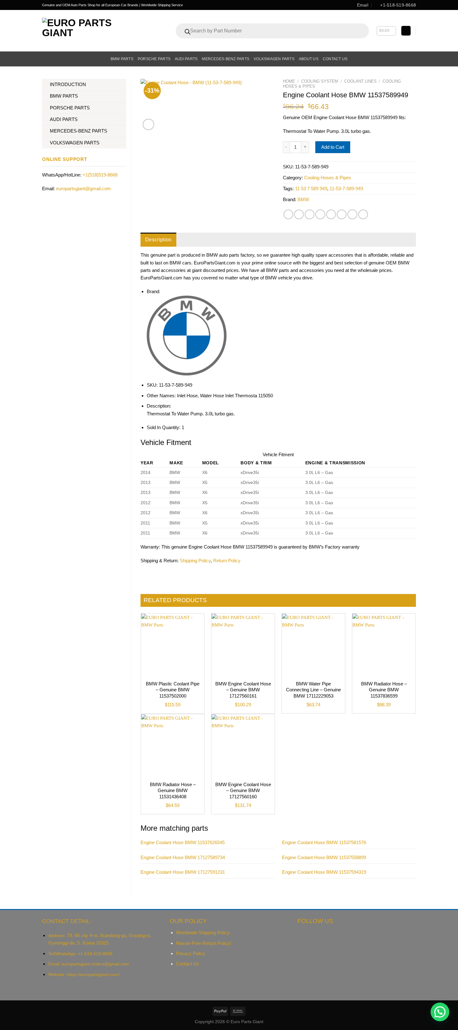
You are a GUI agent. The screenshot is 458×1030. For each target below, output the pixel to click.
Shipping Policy (195, 560)
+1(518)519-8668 (100, 174)
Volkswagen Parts (274, 59)
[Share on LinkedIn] (341, 214)
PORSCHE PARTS (70, 107)
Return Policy (227, 560)
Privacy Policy (190, 953)
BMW (303, 199)
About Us (308, 59)
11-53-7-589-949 (346, 188)
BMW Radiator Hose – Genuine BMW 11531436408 (173, 790)
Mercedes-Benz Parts (225, 59)
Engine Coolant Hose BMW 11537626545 (183, 842)
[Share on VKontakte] (331, 214)
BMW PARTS (64, 96)
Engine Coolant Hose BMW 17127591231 (183, 872)
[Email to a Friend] (309, 214)
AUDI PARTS (64, 119)
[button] (440, 1012)
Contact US (335, 59)
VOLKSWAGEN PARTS (74, 142)
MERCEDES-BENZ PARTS (78, 130)
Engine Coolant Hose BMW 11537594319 (324, 872)
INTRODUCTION (68, 84)
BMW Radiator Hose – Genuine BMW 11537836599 (384, 690)
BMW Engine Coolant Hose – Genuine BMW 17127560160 (243, 790)
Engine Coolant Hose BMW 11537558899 (324, 857)
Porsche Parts (154, 59)
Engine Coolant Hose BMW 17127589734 (183, 857)
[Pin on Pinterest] (320, 214)
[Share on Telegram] (363, 214)
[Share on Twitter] (299, 214)
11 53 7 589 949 (311, 188)
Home (289, 81)
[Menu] (45, 58)
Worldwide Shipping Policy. (203, 932)
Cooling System (319, 81)
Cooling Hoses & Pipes (327, 177)
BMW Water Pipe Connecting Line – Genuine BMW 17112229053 (313, 690)
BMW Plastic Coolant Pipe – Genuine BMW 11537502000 (172, 690)
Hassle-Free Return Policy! (203, 943)
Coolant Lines (360, 81)
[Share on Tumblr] (352, 214)
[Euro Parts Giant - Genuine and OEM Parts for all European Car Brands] (90, 31)
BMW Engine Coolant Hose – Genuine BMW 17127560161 (243, 690)
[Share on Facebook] (288, 214)
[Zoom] (148, 124)
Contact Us (187, 963)
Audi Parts (186, 59)
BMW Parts (122, 59)
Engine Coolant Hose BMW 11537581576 (324, 842)
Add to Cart (332, 147)
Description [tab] (158, 239)
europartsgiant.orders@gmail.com (95, 963)
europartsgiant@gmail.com (83, 188)
